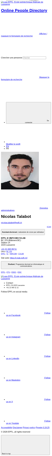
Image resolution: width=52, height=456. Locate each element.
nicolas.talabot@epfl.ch (11, 223)
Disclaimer (17, 427)
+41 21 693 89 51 (9, 249)
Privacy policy (29, 427)
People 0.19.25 (42, 427)
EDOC (13, 272)
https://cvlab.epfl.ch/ (18, 258)
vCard (49, 227)
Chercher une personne (11, 58)
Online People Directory (24, 10)
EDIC (20, 272)
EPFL (3, 254)
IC (7, 254)
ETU (8, 272)
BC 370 (9, 251)
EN (7, 146)
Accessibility (6, 427)
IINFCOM (13, 254)
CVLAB (21, 254)
